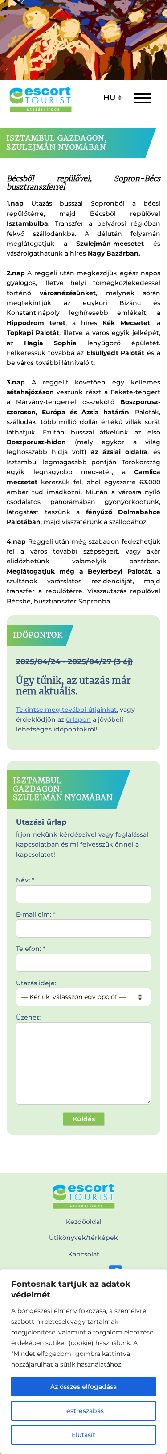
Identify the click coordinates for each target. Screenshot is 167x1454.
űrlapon (78, 719)
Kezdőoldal (84, 1222)
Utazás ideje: (36, 983)
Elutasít (83, 1435)
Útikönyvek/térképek (83, 1238)
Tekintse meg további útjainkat (66, 710)
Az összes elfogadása (83, 1387)
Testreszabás (83, 1411)
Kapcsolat (83, 1254)
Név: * (25, 880)
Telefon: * (30, 949)
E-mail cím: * (36, 914)
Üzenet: (28, 1017)
